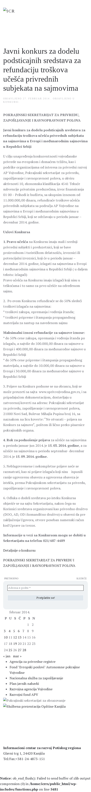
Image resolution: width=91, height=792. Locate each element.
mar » (17, 656)
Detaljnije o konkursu (19, 550)
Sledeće (81, 578)
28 (24, 650)
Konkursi (11, 102)
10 (6, 637)
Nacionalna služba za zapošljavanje (36, 678)
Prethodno (11, 578)
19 (15, 643)
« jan (6, 656)
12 (15, 637)
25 (10, 650)
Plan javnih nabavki (24, 683)
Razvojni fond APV (24, 694)
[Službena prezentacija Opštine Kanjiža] (34, 706)
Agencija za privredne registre (32, 661)
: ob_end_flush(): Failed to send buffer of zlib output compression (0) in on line (45, 784)
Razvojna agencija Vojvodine (31, 689)
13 (20, 637)
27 (20, 650)
